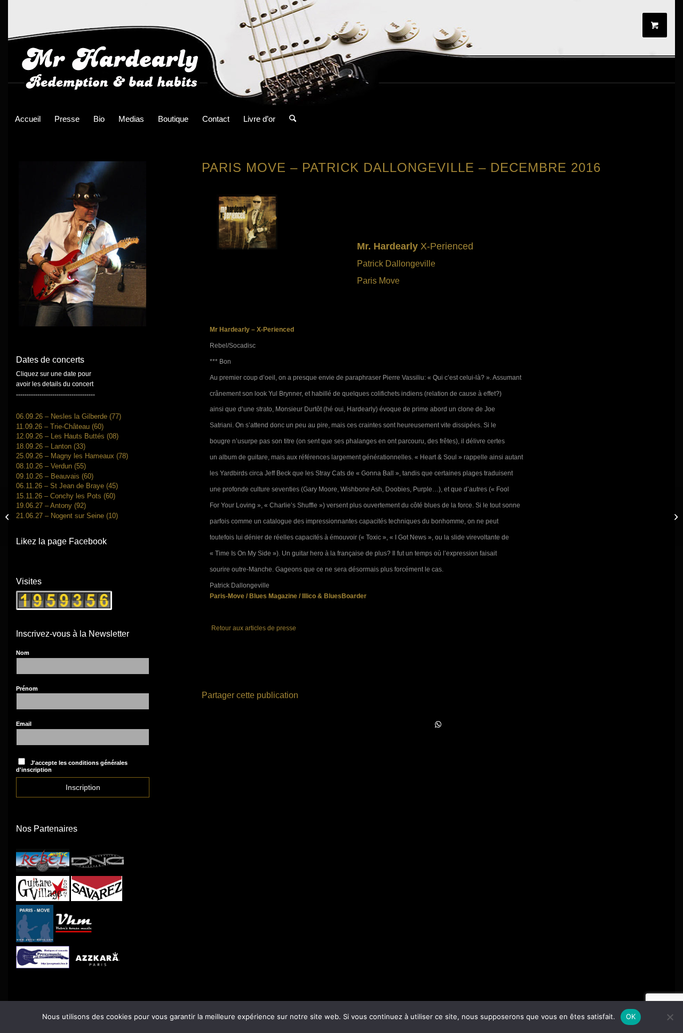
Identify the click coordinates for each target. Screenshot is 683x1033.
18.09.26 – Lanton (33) (50, 446)
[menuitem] (27, 119)
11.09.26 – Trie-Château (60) (60, 426)
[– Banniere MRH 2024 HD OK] (341, 53)
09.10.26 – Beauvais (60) (54, 476)
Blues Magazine (273, 596)
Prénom (27, 688)
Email (23, 724)
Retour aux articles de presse (253, 628)
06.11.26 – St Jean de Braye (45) (67, 486)
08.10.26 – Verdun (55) (51, 466)
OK (631, 1016)
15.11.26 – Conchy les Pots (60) (65, 496)
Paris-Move (228, 596)
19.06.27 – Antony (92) (51, 506)
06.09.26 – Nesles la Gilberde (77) (68, 416)
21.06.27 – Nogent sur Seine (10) (67, 516)
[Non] (669, 1017)
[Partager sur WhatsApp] (438, 724)
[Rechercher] (289, 119)
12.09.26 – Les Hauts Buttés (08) (67, 436)
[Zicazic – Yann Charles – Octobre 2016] (8, 516)
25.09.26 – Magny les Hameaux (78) (72, 456)
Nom (22, 652)
